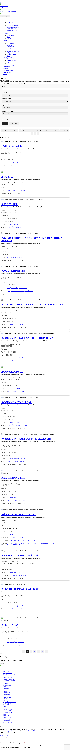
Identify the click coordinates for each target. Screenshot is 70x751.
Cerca (4, 123)
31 (42, 651)
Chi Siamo (10, 22)
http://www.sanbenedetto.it (18, 361)
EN (3, 7)
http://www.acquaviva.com (17, 425)
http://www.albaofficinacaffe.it (19, 609)
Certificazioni (10, 46)
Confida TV (10, 63)
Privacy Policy (4, 735)
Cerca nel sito (7, 72)
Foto (8, 62)
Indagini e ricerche (12, 53)
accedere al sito (26, 743)
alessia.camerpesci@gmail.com (18, 190)
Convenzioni (10, 43)
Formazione (10, 42)
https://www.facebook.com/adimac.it (22, 540)
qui (16, 745)
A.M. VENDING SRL (13, 271)
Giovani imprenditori (12, 25)
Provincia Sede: (6, 98)
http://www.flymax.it (15, 227)
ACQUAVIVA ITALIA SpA (16, 402)
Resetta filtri (14, 123)
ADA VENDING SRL (13, 477)
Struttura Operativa (12, 30)
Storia (8, 37)
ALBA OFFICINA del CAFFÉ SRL (20, 589)
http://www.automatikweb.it (18, 575)
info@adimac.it (12, 534)
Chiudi (2, 663)
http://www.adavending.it (17, 501)
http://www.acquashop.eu (17, 391)
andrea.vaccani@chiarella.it (16, 459)
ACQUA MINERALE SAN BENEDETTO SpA (27, 338)
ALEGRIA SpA (10, 625)
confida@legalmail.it (29, 731)
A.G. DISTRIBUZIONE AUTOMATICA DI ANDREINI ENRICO (32, 239)
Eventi (8, 56)
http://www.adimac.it (15, 537)
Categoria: (5, 92)
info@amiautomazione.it (16, 324)
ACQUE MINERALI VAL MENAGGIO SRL (26, 438)
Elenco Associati (11, 28)
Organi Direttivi (11, 24)
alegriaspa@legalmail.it (15, 642)
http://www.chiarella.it (16, 462)
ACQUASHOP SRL (12, 371)
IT (0, 7)
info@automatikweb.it (15, 572)
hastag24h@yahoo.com (15, 163)
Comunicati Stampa (12, 59)
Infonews (9, 45)
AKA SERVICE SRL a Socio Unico (20, 555)
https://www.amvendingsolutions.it (20, 291)
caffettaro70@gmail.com (15, 257)
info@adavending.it (14, 498)
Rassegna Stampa (11, 60)
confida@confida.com (10, 731)
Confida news (10, 65)
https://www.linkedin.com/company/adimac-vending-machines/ (31, 543)
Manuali (9, 49)
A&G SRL (7, 176)
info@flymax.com (13, 224)
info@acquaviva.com (14, 422)
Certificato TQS (8, 119)
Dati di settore (10, 35)
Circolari (9, 48)
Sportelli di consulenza (13, 51)
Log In (5, 74)
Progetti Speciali (11, 54)
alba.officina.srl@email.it (15, 606)
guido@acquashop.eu (14, 388)
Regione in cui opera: (8, 111)
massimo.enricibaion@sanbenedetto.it (21, 358)
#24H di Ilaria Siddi (12, 146)
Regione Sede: (6, 105)
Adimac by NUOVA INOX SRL (18, 514)
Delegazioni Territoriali (13, 31)
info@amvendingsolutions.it (17, 288)
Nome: (4, 86)
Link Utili (9, 38)
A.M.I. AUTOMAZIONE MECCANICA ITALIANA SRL (33, 304)
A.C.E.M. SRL (9, 204)
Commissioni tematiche (13, 27)
